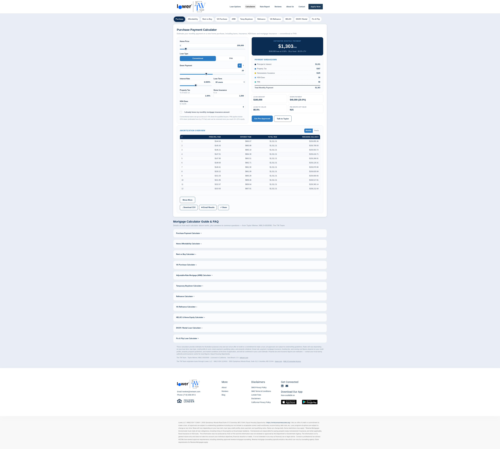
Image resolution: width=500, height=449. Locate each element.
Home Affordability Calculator (188, 244)
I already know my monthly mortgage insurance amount (206, 112)
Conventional (197, 58)
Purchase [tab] (179, 19)
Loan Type (184, 54)
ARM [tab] (234, 19)
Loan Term (218, 79)
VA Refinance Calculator (186, 307)
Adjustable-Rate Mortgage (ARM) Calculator (193, 275)
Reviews (278, 7)
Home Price (184, 41)
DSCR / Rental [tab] (301, 19)
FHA (231, 58)
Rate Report (265, 7)
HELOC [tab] (288, 19)
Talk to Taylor (283, 119)
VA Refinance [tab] (275, 19)
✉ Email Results (207, 207)
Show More (187, 200)
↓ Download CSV (189, 207)
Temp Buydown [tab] (246, 19)
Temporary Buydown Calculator (189, 286)
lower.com (278, 361)
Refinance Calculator (184, 296)
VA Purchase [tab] (222, 19)
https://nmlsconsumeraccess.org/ (278, 422)
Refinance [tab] (261, 19)
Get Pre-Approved (262, 119)
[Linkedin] (282, 386)
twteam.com (244, 357)
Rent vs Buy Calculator (185, 254)
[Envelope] (287, 386)
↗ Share (223, 207)
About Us (290, 7)
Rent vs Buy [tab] (207, 19)
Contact (302, 7)
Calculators (250, 7)
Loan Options (235, 7)
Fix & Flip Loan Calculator (186, 338)
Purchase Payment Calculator (188, 233)
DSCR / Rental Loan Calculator (188, 328)
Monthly (308, 130)
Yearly (316, 130)
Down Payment (186, 66)
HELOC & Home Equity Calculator (189, 317)
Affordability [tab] (193, 19)
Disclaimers (258, 382)
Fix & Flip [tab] (316, 19)
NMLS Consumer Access (292, 361)
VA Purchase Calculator (185, 265)
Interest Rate (185, 79)
